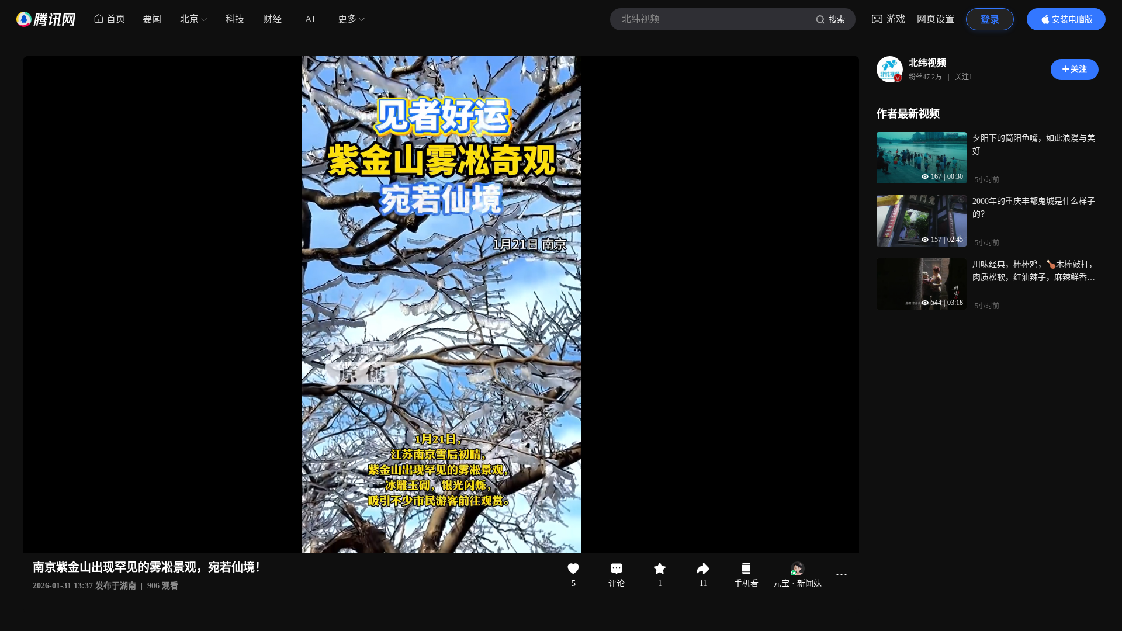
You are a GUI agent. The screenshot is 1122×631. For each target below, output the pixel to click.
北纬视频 (927, 63)
